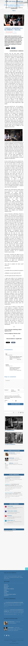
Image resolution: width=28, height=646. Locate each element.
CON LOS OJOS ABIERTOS (14, 1)
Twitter (21, 413)
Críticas (15, 32)
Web (19, 390)
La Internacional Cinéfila (10, 594)
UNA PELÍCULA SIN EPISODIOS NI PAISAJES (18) (12, 485)
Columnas (6, 591)
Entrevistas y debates (9, 588)
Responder (19, 359)
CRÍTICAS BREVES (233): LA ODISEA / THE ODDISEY (13, 493)
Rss (23, 413)
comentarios (14, 33)
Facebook (19, 413)
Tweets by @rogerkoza (8, 530)
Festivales (6, 586)
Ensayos (6, 587)
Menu (14, 10)
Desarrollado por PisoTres (14, 643)
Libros (5, 590)
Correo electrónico (13, 390)
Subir (26, 569)
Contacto (6, 595)
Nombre (6, 390)
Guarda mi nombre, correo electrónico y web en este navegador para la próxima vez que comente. (13, 397)
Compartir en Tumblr (13, 48)
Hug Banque (7, 484)
